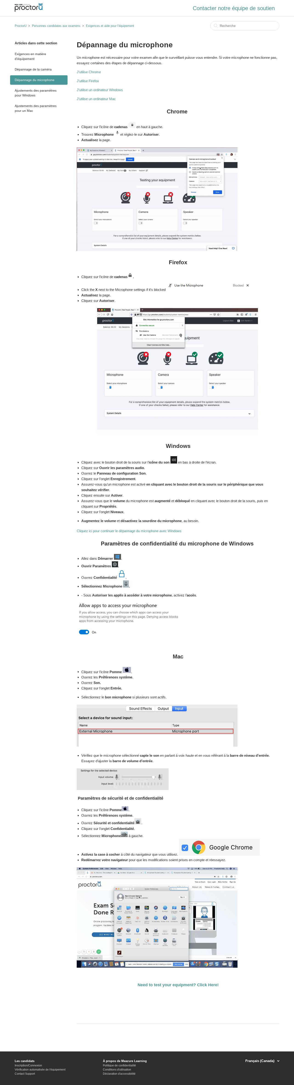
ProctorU (20, 26)
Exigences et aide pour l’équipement (110, 26)
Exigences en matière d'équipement (30, 56)
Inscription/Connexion (28, 1065)
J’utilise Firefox (88, 81)
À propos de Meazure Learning (125, 1061)
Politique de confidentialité (119, 1065)
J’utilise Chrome (89, 72)
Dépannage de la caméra (33, 69)
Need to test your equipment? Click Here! (178, 985)
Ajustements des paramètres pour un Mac (36, 108)
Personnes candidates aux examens (56, 26)
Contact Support (25, 1073)
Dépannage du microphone (34, 80)
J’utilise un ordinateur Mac (96, 99)
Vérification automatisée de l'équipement (40, 1069)
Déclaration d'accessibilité (119, 1073)
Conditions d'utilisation (117, 1069)
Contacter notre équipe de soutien (234, 8)
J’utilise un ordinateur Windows (100, 90)
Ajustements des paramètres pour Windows (36, 93)
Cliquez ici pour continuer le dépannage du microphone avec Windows (129, 531)
